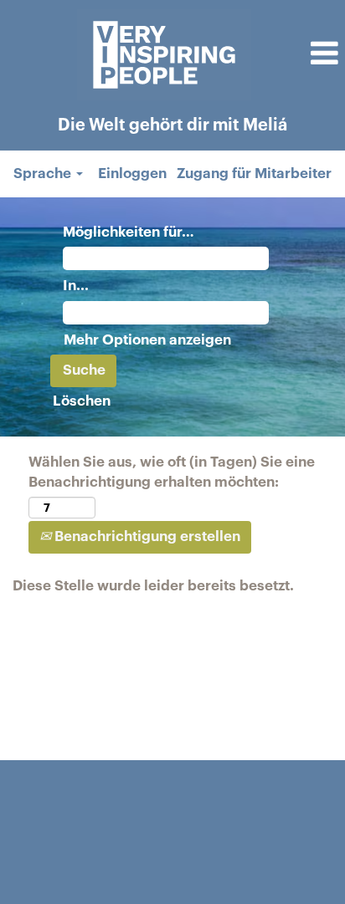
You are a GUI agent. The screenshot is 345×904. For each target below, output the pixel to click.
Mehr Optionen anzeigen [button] (147, 340)
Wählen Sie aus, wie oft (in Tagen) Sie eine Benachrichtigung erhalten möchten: (171, 472)
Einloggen (132, 173)
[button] (302, 55)
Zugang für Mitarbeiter (254, 173)
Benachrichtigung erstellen (145, 536)
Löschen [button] (82, 401)
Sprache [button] (44, 173)
